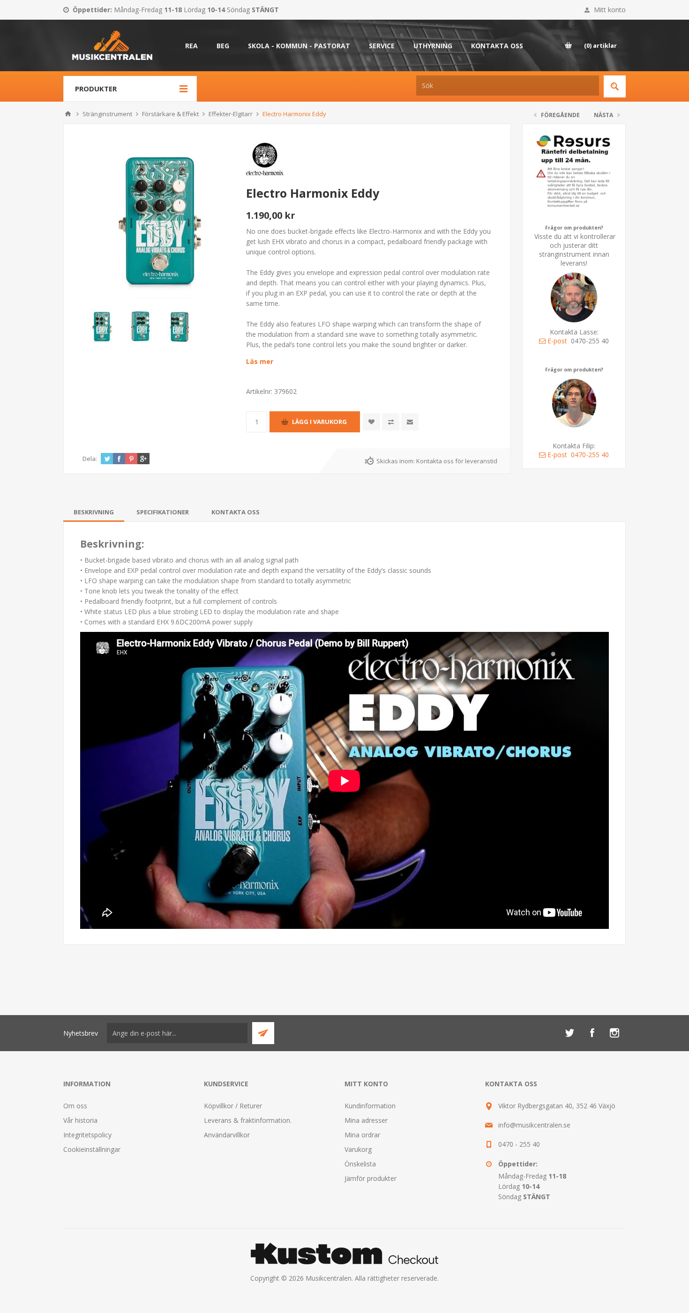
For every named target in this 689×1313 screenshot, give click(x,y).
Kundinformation (370, 1105)
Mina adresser (366, 1120)
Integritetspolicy (87, 1134)
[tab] (93, 512)
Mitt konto (610, 9)
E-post (557, 340)
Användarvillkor (227, 1134)
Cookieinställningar (91, 1149)
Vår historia (80, 1120)
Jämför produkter (370, 1178)
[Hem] (68, 113)
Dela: (89, 458)
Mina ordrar (362, 1134)
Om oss (75, 1105)
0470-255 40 (590, 454)
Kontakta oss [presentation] (235, 512)
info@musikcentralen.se (534, 1124)
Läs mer (259, 361)
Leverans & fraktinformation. (248, 1120)
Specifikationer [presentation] (162, 512)
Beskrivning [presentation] (94, 512)
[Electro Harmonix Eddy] (160, 220)
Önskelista (360, 1163)
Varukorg (358, 1149)
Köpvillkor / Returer (233, 1105)
